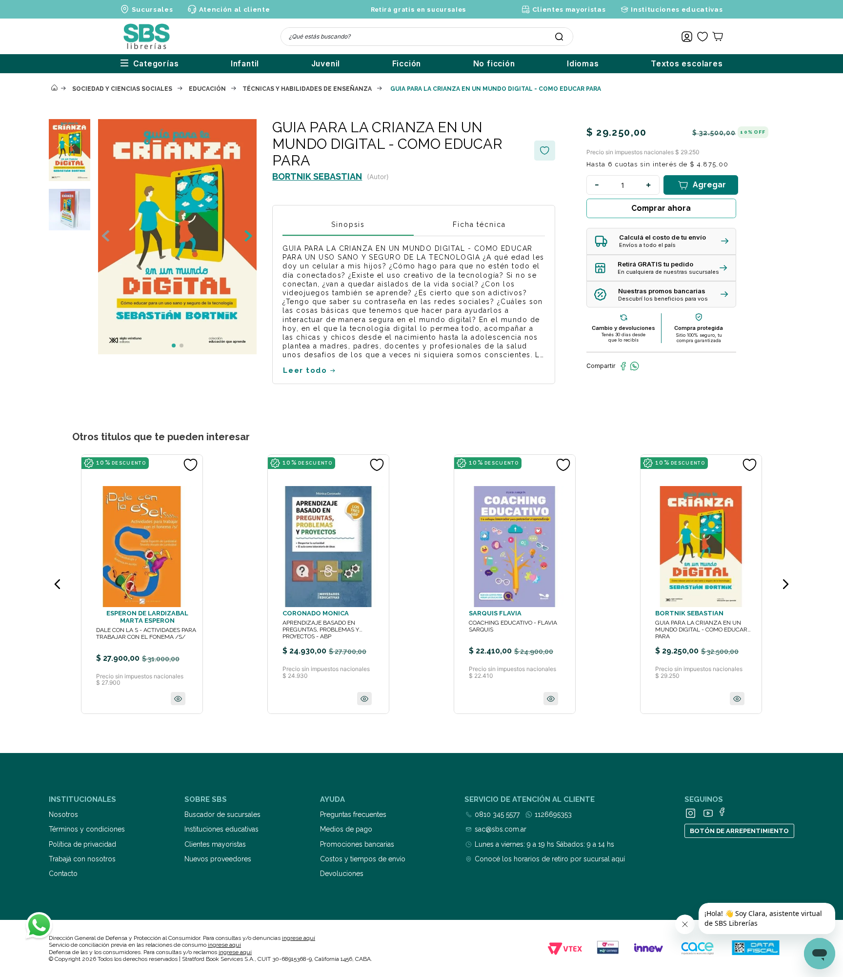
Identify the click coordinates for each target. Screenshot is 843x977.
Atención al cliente (234, 9)
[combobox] (427, 36)
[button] (661, 241)
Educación (207, 88)
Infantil (245, 63)
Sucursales (152, 9)
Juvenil (326, 63)
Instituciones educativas (677, 9)
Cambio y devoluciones (623, 328)
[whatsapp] (634, 366)
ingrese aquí (298, 938)
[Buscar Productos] (559, 36)
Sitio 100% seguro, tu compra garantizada (699, 337)
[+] (649, 185)
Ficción (407, 63)
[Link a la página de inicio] (54, 88)
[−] (597, 185)
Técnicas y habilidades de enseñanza (307, 88)
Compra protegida (698, 328)
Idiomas (583, 63)
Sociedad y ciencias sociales (122, 88)
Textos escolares (687, 63)
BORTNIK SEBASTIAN (317, 176)
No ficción (494, 63)
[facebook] (623, 366)
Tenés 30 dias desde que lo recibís (623, 337)
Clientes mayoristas (568, 9)
